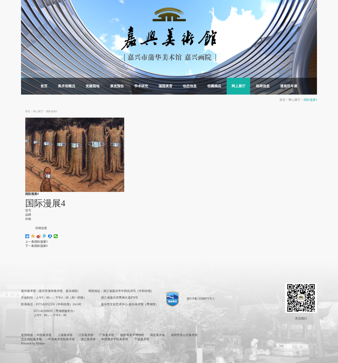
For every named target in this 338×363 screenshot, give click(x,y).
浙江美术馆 (88, 339)
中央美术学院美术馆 (61, 339)
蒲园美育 (165, 86)
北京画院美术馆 (31, 339)
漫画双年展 (288, 86)
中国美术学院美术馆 (114, 339)
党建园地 (92, 86)
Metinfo (40, 343)
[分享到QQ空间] (33, 236)
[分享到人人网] (50, 236)
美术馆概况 (66, 86)
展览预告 (117, 86)
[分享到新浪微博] (39, 236)
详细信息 (41, 228)
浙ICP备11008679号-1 (201, 298)
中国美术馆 (44, 335)
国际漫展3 (41, 241)
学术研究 (141, 86)
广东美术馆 (106, 335)
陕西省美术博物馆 (132, 335)
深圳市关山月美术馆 (184, 335)
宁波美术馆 (141, 339)
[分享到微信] (56, 236)
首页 (44, 86)
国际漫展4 (310, 100)
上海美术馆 (65, 335)
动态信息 (190, 86)
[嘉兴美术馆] (169, 34)
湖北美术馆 (157, 335)
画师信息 (263, 86)
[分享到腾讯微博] (44, 236)
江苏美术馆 (85, 335)
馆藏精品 (214, 86)
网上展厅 (238, 86)
